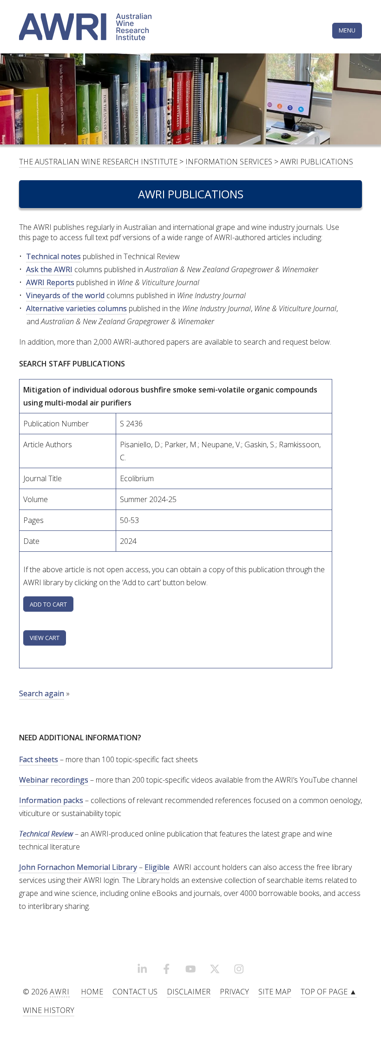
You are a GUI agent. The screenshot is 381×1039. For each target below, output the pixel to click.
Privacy (234, 992)
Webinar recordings (53, 780)
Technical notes (53, 256)
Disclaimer (188, 992)
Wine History (48, 1010)
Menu (347, 30)
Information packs (51, 800)
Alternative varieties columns (76, 308)
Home (92, 992)
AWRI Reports (50, 282)
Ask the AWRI (49, 269)
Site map (274, 992)
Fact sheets (38, 759)
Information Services (228, 162)
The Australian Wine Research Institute (98, 162)
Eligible (157, 867)
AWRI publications (316, 162)
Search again (41, 693)
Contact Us (135, 992)
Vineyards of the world (65, 295)
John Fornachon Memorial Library (78, 867)
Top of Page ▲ (329, 992)
